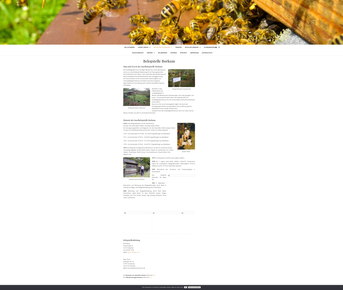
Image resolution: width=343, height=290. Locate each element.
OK (185, 287)
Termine (178, 47)
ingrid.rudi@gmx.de (133, 252)
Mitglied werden (192, 47)
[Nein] (341, 287)
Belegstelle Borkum (162, 47)
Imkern (150, 53)
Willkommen (129, 47)
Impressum (194, 53)
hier (154, 275)
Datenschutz (207, 53)
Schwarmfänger (210, 47)
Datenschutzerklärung (194, 287)
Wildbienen (162, 53)
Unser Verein (143, 47)
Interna (173, 53)
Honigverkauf (138, 53)
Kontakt (183, 53)
